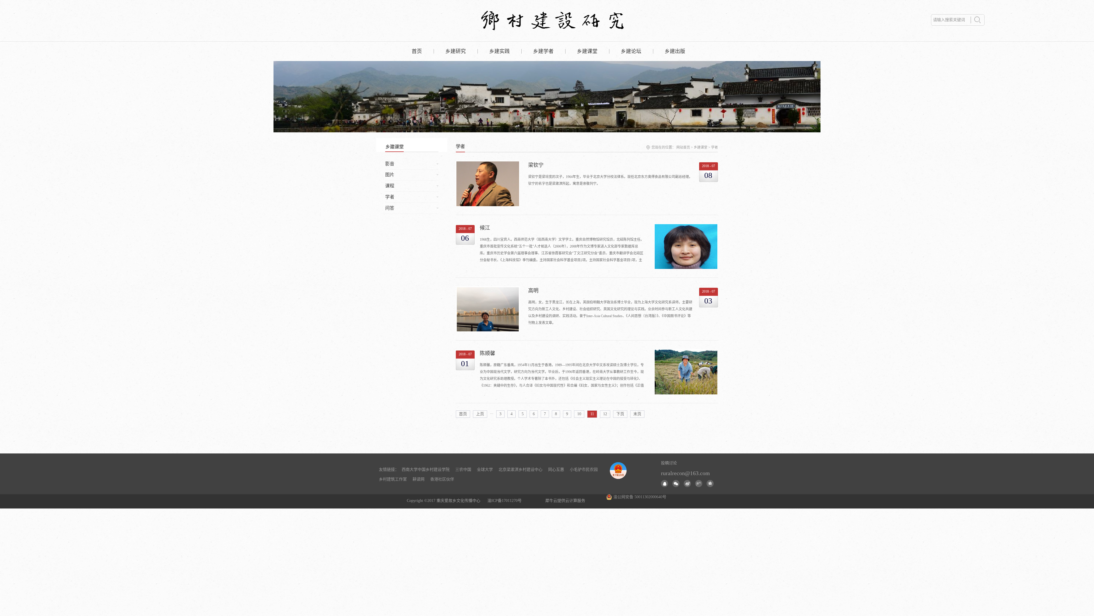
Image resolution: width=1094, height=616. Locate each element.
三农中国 (463, 469)
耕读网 (418, 479)
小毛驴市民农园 (584, 469)
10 (579, 414)
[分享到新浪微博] (687, 483)
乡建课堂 (700, 147)
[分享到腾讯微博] (698, 483)
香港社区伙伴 (442, 479)
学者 (714, 147)
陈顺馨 (487, 353)
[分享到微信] (675, 483)
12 (605, 414)
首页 (417, 51)
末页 (637, 414)
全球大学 (485, 469)
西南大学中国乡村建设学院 (426, 469)
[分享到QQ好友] (664, 483)
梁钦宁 (536, 165)
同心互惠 (556, 469)
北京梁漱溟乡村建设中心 (520, 469)
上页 (480, 414)
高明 (533, 290)
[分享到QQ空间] (710, 483)
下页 (620, 414)
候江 (485, 228)
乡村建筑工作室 (393, 479)
